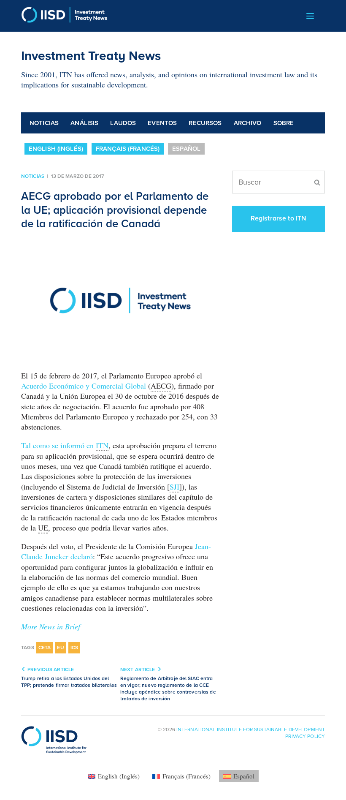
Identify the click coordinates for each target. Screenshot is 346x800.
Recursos (205, 123)
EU (60, 647)
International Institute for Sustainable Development (250, 729)
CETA (44, 647)
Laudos (123, 123)
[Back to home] (64, 16)
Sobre (283, 123)
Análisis (84, 123)
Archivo (248, 123)
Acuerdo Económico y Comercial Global (84, 386)
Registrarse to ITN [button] (279, 218)
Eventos (162, 123)
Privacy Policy (305, 736)
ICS (74, 647)
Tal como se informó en (64, 445)
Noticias (44, 123)
